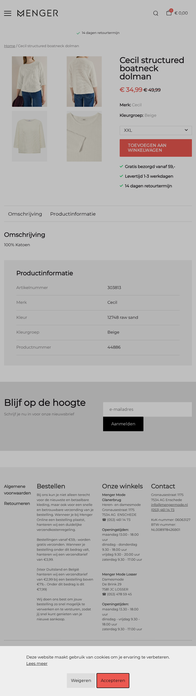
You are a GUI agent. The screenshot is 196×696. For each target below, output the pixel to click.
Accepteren (113, 680)
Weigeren (81, 680)
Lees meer (36, 663)
